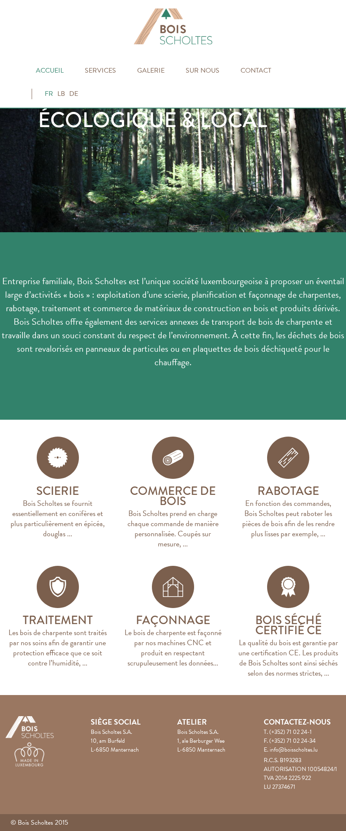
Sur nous (202, 70)
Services (100, 70)
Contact (256, 70)
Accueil (50, 70)
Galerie (151, 70)
